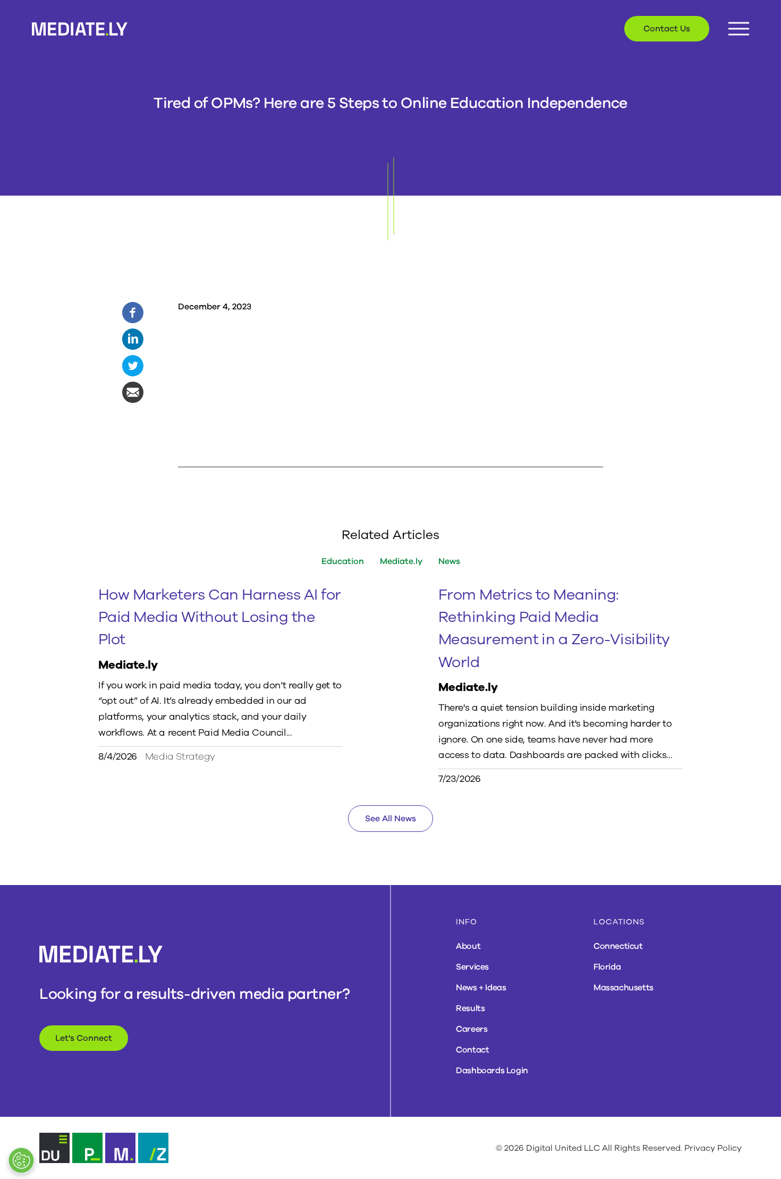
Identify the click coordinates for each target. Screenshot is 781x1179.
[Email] (132, 392)
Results (470, 1008)
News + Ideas (481, 987)
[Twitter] (132, 365)
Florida (607, 967)
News (449, 561)
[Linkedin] (132, 338)
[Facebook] (132, 312)
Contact (472, 1050)
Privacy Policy (713, 1148)
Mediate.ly (401, 561)
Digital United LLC (563, 1148)
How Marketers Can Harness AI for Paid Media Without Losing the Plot (219, 617)
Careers (471, 1029)
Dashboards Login (492, 1070)
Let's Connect (83, 1038)
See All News (390, 818)
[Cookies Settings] (21, 1160)
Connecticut (618, 946)
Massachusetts (623, 987)
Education (342, 561)
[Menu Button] (738, 29)
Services (472, 967)
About (468, 946)
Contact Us (666, 29)
